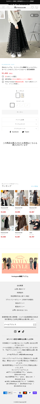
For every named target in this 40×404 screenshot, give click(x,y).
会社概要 (20, 285)
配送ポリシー (20, 306)
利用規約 (20, 292)
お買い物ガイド (20, 289)
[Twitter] (19, 331)
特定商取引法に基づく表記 (20, 296)
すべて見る (34, 186)
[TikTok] (23, 331)
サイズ (20, 101)
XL (27, 105)
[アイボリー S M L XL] (20, 35)
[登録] (34, 324)
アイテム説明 (20, 120)
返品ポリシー (20, 303)
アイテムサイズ (20, 124)
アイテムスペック (19, 128)
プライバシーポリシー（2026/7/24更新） (20, 299)
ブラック (18, 95)
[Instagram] (15, 331)
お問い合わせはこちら (20, 310)
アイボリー (22, 95)
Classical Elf (8, 64)
